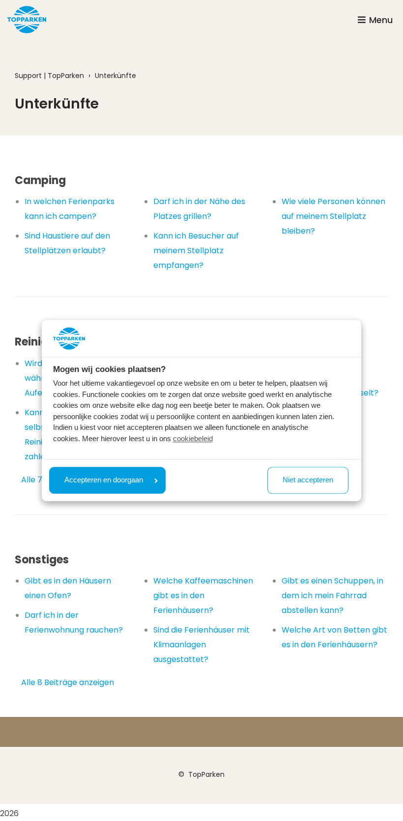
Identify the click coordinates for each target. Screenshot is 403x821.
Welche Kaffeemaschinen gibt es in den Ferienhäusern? (203, 595)
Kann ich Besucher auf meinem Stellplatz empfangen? (196, 250)
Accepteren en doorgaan (103, 480)
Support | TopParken (49, 75)
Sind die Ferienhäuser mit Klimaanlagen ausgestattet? (201, 644)
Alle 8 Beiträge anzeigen (67, 682)
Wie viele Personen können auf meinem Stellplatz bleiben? (333, 216)
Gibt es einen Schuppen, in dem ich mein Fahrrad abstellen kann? (332, 595)
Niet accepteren (308, 480)
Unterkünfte (115, 75)
